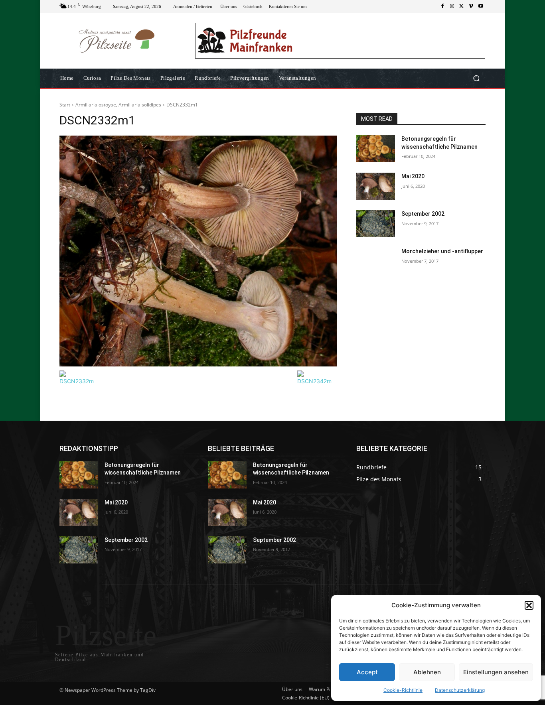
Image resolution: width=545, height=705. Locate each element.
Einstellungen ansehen (496, 672)
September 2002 (422, 214)
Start (64, 104)
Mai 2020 (413, 176)
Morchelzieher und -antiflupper (442, 251)
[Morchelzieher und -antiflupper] (375, 261)
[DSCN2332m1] (198, 251)
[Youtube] (481, 6)
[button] (529, 605)
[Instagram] (452, 6)
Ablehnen (427, 672)
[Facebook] (442, 6)
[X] (461, 6)
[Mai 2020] (375, 186)
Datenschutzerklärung (460, 690)
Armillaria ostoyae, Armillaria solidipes (118, 104)
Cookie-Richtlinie (403, 690)
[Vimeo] (471, 6)
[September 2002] (375, 223)
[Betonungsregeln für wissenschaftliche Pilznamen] (375, 148)
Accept (367, 672)
